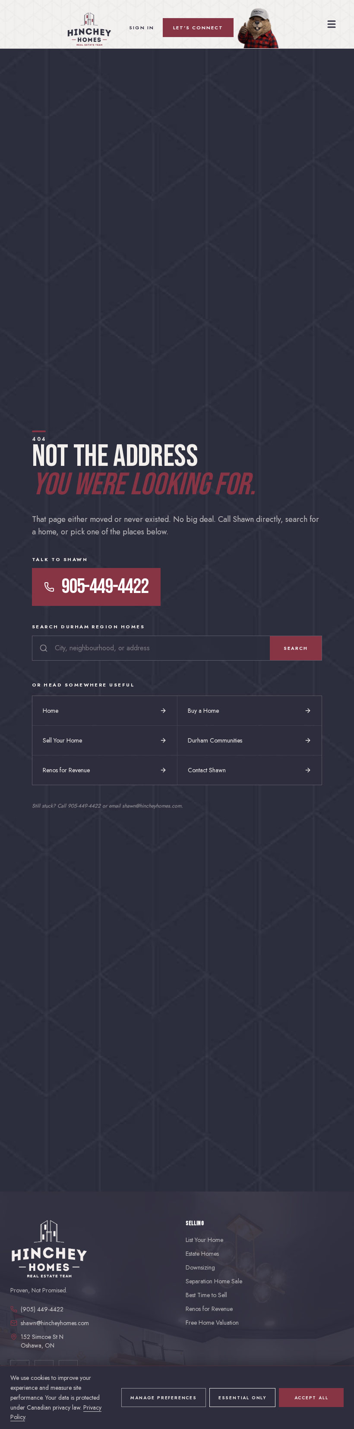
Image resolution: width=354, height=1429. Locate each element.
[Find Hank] (256, 27)
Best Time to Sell (206, 1295)
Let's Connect (198, 27)
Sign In (141, 27)
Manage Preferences (163, 1398)
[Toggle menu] (331, 24)
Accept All (311, 1398)
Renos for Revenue (209, 1308)
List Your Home (204, 1240)
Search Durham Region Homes (88, 626)
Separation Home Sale (214, 1281)
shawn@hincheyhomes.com (55, 1323)
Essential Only (242, 1398)
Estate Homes (202, 1253)
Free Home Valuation (212, 1322)
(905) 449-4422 (42, 1309)
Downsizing (200, 1267)
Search (296, 648)
